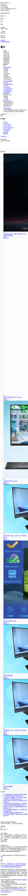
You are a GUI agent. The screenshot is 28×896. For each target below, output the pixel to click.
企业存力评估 (6, 79)
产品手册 (5, 97)
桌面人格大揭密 (7, 78)
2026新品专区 (6, 73)
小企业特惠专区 (7, 91)
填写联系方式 (4, 841)
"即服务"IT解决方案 (8, 102)
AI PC (4, 121)
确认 (2, 861)
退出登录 (7, 13)
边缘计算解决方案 (8, 104)
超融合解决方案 (7, 105)
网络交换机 (18, 866)
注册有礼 (7, 10)
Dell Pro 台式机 (7, 126)
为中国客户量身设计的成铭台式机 (12, 812)
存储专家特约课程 (8, 84)
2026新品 (5, 123)
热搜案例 (5, 96)
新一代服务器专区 (8, 88)
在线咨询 (9, 863)
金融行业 (22, 110)
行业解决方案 (7, 108)
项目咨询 (3, 826)
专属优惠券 (6, 76)
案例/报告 (5, 93)
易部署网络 (6, 60)
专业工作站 (6, 53)
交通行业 (17, 111)
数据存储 (5, 132)
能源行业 (12, 111)
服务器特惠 (6, 58)
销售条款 (13, 871)
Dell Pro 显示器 (7, 129)
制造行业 (17, 110)
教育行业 (12, 110)
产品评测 (5, 99)
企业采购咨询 (4, 894)
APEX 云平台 (6, 107)
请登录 (2, 10)
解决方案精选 (6, 101)
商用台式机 (6, 55)
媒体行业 (22, 111)
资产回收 (5, 75)
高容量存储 (6, 61)
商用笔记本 (6, 52)
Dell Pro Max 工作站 (8, 127)
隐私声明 (18, 879)
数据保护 (5, 64)
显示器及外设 (6, 57)
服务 (4, 66)
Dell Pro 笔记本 (7, 124)
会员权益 (5, 69)
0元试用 (5, 72)
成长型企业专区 (7, 90)
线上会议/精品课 (7, 81)
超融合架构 (6, 63)
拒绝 (2, 859)
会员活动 (5, 70)
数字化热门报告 (7, 94)
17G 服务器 (6, 130)
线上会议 (5, 82)
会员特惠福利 (6, 67)
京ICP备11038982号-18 (6, 892)
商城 (4, 50)
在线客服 (5, 7)
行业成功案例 (6, 110)
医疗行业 (8, 111)
